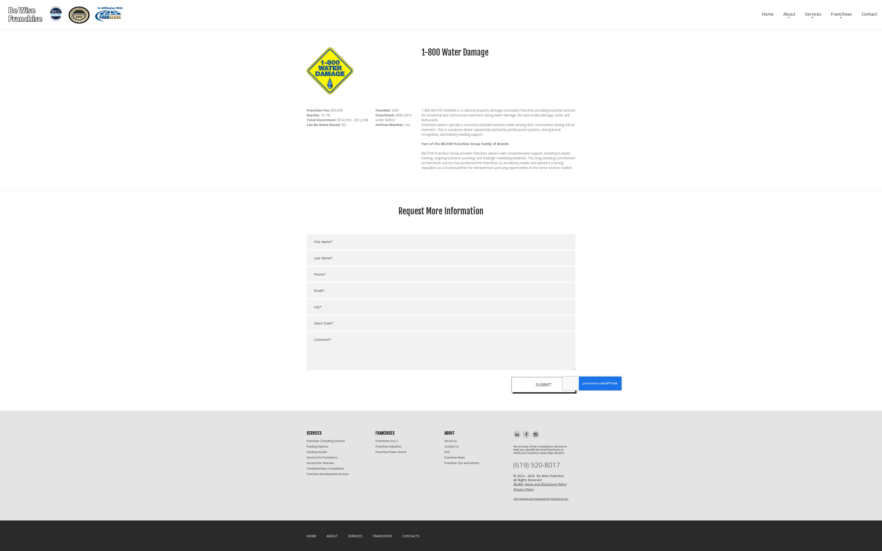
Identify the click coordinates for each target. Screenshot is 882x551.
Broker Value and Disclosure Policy (539, 484)
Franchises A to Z (387, 441)
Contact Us (451, 446)
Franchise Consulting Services (326, 441)
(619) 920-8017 (536, 464)
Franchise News (454, 457)
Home (768, 14)
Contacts (411, 536)
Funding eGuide (317, 452)
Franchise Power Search (391, 452)
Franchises (841, 14)
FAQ (447, 452)
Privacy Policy (523, 489)
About (789, 14)
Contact (869, 14)
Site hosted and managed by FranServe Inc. (540, 499)
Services (813, 14)
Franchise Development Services (328, 474)
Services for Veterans (320, 463)
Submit (543, 384)
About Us (450, 441)
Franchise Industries (388, 446)
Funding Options (317, 446)
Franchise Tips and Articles (461, 463)
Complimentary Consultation (325, 468)
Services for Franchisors (322, 457)
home (311, 536)
